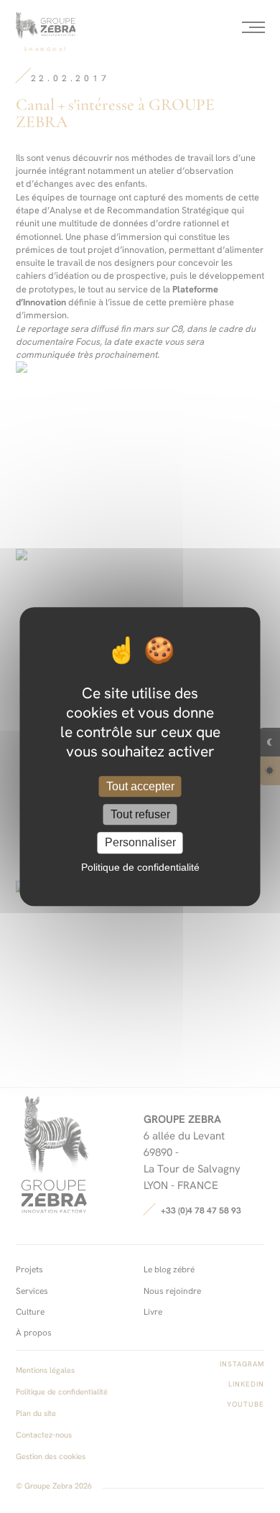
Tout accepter (140, 786)
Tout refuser (140, 814)
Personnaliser (140, 843)
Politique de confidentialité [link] (140, 867)
